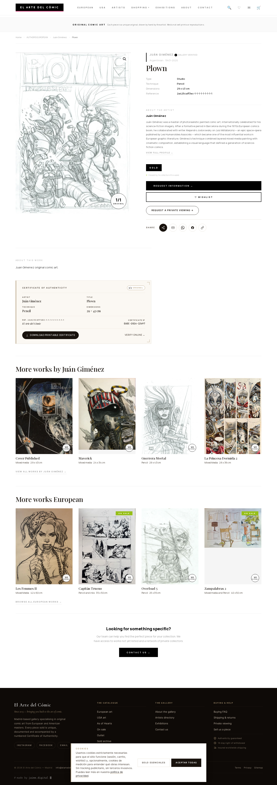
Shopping (140, 7)
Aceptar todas (186, 762)
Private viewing (223, 723)
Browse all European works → (39, 601)
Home (18, 37)
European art (104, 711)
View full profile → (159, 152)
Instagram (24, 745)
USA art (101, 717)
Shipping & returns (225, 717)
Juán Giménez (162, 54)
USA (102, 7)
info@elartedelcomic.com (69, 767)
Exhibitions (165, 7)
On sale (101, 729)
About (186, 7)
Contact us (161, 729)
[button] (124, 59)
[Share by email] (173, 228)
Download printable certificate (52, 335)
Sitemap (258, 767)
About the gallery (165, 711)
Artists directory (164, 717)
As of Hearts (104, 723)
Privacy (248, 767)
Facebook (46, 745)
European (85, 7)
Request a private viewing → (172, 210)
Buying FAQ (220, 711)
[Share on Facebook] (193, 228)
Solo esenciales (153, 762)
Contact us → (138, 652)
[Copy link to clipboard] (202, 228)
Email (64, 745)
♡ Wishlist (204, 197)
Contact (205, 7)
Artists (118, 7)
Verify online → (135, 334)
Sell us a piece (222, 729)
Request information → (173, 185)
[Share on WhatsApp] (183, 228)
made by (31, 778)
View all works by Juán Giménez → (41, 471)
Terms (238, 767)
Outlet (100, 735)
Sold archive (104, 741)
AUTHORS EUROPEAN (37, 37)
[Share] (163, 228)
